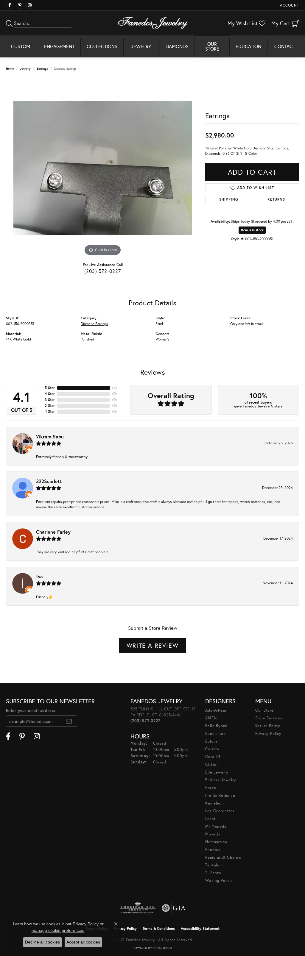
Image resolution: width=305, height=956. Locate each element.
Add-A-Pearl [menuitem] (216, 710)
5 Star (50, 387)
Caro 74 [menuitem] (212, 756)
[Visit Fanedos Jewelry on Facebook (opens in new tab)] (9, 5)
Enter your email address (31, 710)
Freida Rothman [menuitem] (220, 795)
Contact (284, 46)
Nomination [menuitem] (216, 841)
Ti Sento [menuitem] (213, 872)
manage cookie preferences (58, 930)
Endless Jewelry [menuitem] (220, 779)
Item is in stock (252, 230)
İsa (39, 576)
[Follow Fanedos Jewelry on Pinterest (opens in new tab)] (19, 5)
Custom (20, 46)
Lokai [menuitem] (210, 818)
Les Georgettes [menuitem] (219, 810)
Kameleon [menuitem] (214, 803)
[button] (289, 5)
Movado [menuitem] (212, 834)
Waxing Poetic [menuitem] (218, 880)
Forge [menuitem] (210, 787)
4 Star (50, 393)
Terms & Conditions (159, 928)
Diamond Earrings (94, 323)
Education (248, 46)
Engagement (59, 46)
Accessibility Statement (200, 928)
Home (10, 69)
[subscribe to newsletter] (69, 721)
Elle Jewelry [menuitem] (216, 772)
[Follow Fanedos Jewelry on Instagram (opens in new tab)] (29, 5)
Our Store (212, 46)
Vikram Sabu (50, 436)
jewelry (25, 69)
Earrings (42, 69)
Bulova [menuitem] (211, 741)
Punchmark (162, 948)
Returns (276, 199)
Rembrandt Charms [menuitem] (223, 857)
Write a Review (152, 645)
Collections (102, 46)
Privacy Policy (268, 733)
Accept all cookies (83, 942)
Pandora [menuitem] (213, 849)
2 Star (50, 405)
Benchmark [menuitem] (215, 733)
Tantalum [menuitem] (213, 865)
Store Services (268, 718)
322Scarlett (49, 481)
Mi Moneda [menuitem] (215, 826)
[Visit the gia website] (174, 908)
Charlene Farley (53, 532)
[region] (102, 168)
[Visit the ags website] (137, 908)
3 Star (50, 399)
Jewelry (141, 46)
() (114, 387)
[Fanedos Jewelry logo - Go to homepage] (153, 23)
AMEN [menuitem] (211, 718)
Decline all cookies (42, 942)
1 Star (50, 411)
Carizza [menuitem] (212, 749)
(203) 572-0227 (102, 271)
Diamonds (176, 46)
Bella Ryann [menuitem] (216, 725)
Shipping (229, 199)
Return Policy (267, 725)
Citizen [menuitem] (212, 764)
